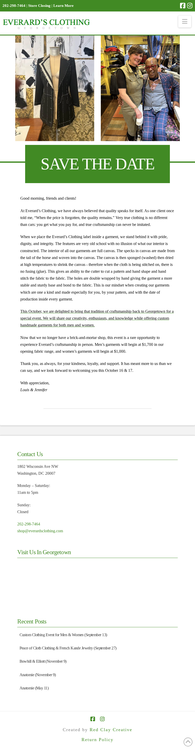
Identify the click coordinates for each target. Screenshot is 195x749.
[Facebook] (182, 6)
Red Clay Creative (111, 729)
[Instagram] (189, 6)
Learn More (63, 6)
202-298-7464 (28, 524)
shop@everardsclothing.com (40, 531)
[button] (184, 22)
